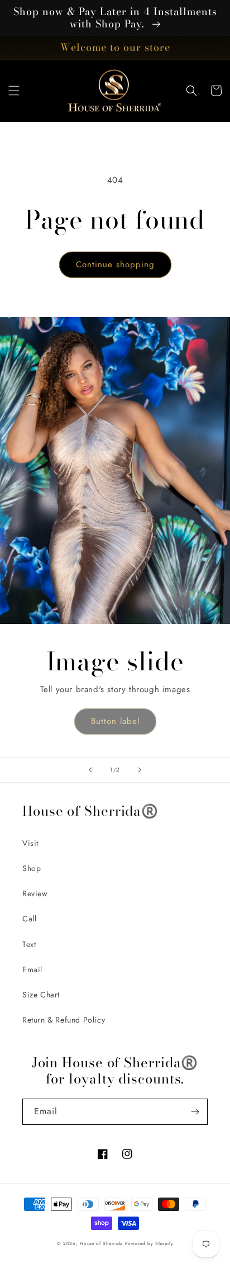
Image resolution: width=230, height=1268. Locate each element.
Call (29, 918)
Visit (30, 843)
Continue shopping (115, 264)
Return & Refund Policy (63, 1019)
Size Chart (41, 994)
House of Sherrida (101, 1243)
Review (35, 893)
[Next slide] (139, 770)
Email (32, 969)
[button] (14, 90)
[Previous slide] (90, 770)
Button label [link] (115, 721)
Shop (31, 868)
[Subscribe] (195, 1112)
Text (29, 944)
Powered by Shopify (149, 1243)
